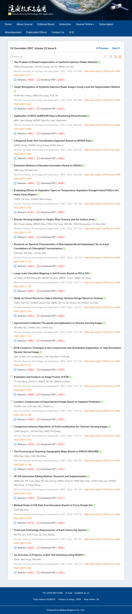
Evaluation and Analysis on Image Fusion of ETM (41, 377)
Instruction (65, 24)
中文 (71, 32)
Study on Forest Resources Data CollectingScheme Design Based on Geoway (58, 298)
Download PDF (48, 79)
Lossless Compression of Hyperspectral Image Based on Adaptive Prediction (57, 401)
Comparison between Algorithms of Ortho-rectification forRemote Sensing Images (61, 426)
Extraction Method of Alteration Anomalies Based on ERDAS (48, 165)
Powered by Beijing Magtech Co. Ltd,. (66, 610)
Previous (103, 48)
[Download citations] (106, 56)
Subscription (106, 24)
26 (97, 599)
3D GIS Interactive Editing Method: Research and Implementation (50, 476)
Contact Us (58, 32)
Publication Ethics (36, 32)
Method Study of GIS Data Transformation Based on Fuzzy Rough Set (53, 505)
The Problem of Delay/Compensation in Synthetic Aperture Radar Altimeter (56, 62)
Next (115, 48)
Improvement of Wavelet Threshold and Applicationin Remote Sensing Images (58, 323)
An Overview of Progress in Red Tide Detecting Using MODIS (48, 554)
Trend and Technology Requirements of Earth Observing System (50, 530)
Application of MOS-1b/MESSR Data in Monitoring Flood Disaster (50, 115)
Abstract (22, 79)
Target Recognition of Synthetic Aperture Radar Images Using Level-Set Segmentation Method (67, 87)
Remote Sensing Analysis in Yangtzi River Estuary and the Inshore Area (54, 219)
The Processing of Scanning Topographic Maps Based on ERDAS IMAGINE (56, 451)
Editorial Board (45, 24)
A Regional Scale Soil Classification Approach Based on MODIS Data (52, 140)
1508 (78, 599)
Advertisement (13, 32)
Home (8, 24)
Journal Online (84, 24)
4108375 (50, 599)
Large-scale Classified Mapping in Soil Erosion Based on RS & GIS (51, 273)
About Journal (25, 24)
